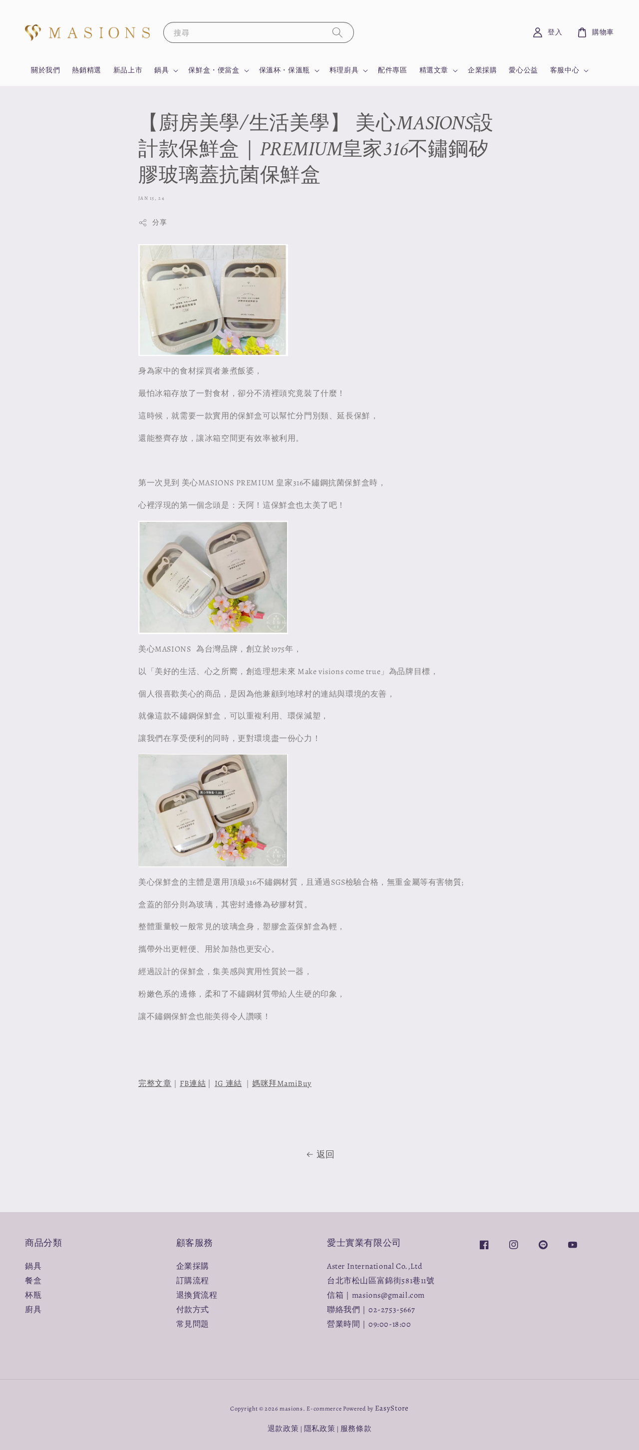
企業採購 (482, 70)
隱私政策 (319, 1429)
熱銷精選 (86, 70)
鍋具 (161, 70)
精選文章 (433, 70)
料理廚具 (343, 70)
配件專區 (392, 70)
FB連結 (193, 1083)
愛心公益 (523, 70)
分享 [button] (159, 222)
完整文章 (154, 1083)
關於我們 (45, 70)
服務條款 (356, 1429)
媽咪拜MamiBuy (282, 1083)
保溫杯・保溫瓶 (284, 70)
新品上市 (127, 70)
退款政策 (283, 1429)
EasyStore (392, 1408)
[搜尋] (337, 32)
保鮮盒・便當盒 (213, 70)
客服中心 (564, 70)
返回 (326, 1154)
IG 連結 (228, 1083)
